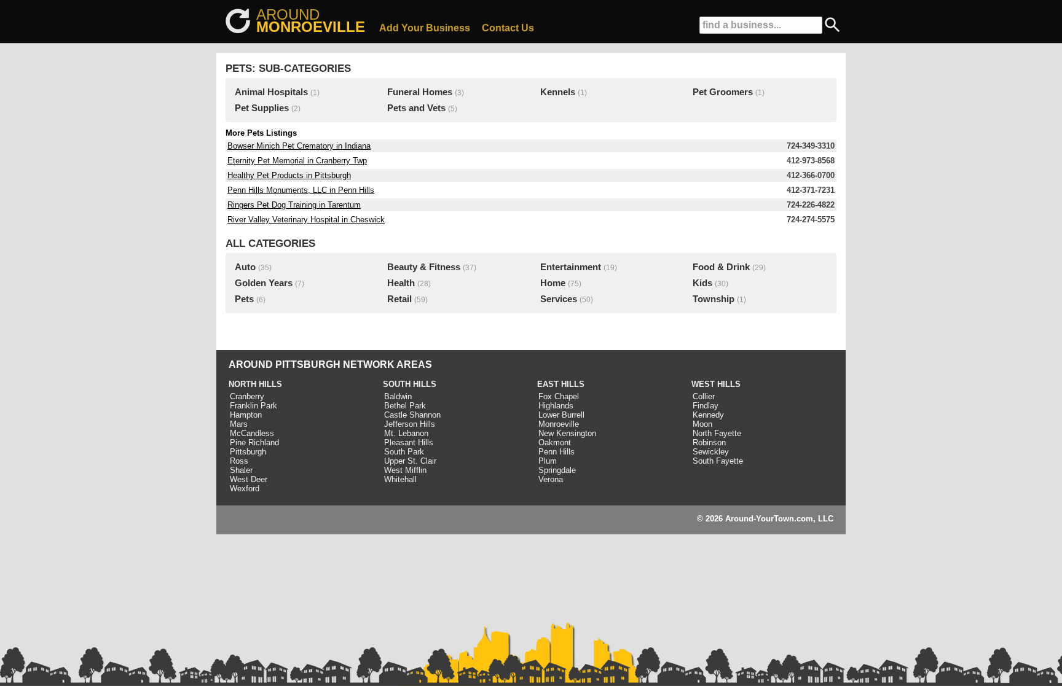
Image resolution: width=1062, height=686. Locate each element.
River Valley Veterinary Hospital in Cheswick (306, 219)
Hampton (246, 414)
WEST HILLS (716, 384)
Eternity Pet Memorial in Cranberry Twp (297, 160)
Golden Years (264, 283)
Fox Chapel (558, 396)
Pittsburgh (248, 451)
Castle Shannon (412, 414)
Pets (244, 299)
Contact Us (508, 28)
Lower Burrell (561, 414)
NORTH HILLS (255, 384)
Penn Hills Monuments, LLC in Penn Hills (300, 190)
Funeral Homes (419, 92)
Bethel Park (405, 405)
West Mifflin (405, 470)
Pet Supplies (262, 108)
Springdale (557, 470)
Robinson (709, 442)
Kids (702, 283)
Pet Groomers (723, 92)
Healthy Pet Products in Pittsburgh (289, 175)
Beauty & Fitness (423, 267)
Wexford (244, 488)
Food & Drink (721, 267)
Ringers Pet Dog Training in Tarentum (294, 204)
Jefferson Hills (409, 424)
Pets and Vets (416, 108)
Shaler (241, 470)
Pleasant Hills (408, 442)
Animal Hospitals (271, 92)
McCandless (252, 433)
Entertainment (570, 267)
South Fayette (718, 461)
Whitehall (400, 479)
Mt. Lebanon (406, 433)
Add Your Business (424, 28)
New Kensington (567, 433)
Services (558, 299)
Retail (399, 299)
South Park (404, 451)
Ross (239, 461)
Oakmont (554, 442)
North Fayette (717, 433)
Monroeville (558, 424)
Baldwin (398, 396)
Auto (245, 267)
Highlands (555, 405)
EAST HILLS (560, 384)
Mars (239, 424)
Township (713, 299)
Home (552, 283)
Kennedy (708, 414)
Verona (550, 479)
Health (401, 283)
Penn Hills (556, 451)
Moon (702, 424)
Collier (704, 396)
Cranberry (247, 396)
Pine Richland (254, 442)
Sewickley (711, 451)
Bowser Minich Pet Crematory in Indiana (299, 145)
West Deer (248, 479)
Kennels (557, 92)
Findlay (705, 405)
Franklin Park (253, 405)
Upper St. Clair (410, 461)
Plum (547, 461)
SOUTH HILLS (409, 384)
